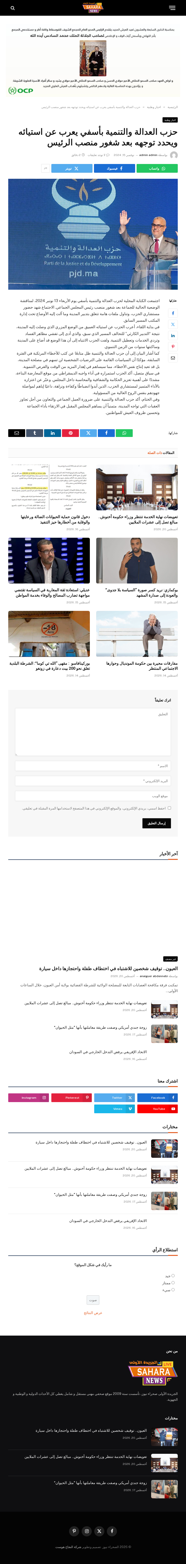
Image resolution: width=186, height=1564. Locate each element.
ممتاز (166, 1283)
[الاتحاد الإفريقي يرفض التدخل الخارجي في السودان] (164, 1058)
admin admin (148, 155)
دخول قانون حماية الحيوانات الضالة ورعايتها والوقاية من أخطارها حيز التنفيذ (55, 519)
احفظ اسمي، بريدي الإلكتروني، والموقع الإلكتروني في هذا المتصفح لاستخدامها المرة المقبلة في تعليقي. (94, 808)
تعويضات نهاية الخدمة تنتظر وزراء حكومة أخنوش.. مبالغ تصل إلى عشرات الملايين (138, 519)
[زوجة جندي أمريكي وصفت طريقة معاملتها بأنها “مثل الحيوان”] (164, 1034)
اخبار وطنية (170, 119)
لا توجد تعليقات (96, 155)
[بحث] (13, 7)
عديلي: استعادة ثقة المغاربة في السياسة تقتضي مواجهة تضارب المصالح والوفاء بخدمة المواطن (52, 593)
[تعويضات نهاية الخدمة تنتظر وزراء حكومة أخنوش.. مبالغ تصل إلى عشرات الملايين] (137, 488)
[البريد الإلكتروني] (173, 357)
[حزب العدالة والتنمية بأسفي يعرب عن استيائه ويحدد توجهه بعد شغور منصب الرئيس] (93, 234)
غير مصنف (170, 958)
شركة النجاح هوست (68, 1547)
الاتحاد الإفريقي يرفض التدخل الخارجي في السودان (108, 1052)
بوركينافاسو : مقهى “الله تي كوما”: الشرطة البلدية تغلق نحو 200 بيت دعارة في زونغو (49, 666)
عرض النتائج (93, 1313)
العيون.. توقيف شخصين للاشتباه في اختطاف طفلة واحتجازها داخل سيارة (108, 968)
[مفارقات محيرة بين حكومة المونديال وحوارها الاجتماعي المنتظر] (137, 634)
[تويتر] (173, 324)
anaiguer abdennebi (154, 976)
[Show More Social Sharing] (45, 168)
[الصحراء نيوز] (92, 8)
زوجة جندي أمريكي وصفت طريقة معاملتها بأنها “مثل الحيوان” (100, 1027)
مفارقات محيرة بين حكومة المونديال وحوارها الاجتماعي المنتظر (142, 666)
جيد (167, 1276)
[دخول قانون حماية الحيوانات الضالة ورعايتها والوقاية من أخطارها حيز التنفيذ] (49, 488)
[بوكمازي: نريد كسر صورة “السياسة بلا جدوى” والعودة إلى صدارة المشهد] (137, 561)
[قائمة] (172, 7)
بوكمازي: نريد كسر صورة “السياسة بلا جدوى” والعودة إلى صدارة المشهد (141, 593)
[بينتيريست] (173, 346)
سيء (166, 1290)
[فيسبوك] (173, 313)
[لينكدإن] (173, 335)
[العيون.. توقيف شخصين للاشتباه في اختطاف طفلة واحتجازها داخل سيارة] (93, 914)
